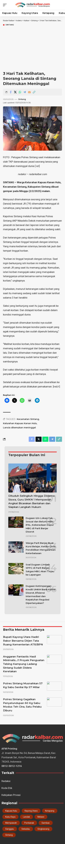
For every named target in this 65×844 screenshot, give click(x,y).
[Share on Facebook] (10, 92)
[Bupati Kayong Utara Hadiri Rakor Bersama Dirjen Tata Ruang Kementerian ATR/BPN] (54, 639)
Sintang (10, 25)
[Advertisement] (32, 49)
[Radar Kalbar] (32, 5)
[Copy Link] (34, 92)
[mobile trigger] (5, 5)
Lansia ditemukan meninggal (19, 427)
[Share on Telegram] (25, 92)
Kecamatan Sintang (28, 419)
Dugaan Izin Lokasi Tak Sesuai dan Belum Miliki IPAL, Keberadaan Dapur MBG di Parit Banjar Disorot (40, 525)
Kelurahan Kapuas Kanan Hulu (20, 423)
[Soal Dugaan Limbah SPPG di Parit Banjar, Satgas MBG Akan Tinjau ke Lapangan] (15, 568)
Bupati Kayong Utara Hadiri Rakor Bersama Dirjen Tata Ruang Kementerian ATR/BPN (23, 640)
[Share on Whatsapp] (20, 92)
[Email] (29, 92)
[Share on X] (15, 92)
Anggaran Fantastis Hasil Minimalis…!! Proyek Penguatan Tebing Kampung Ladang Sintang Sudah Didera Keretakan (23, 664)
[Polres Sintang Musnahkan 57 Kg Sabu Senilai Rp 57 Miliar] (54, 686)
